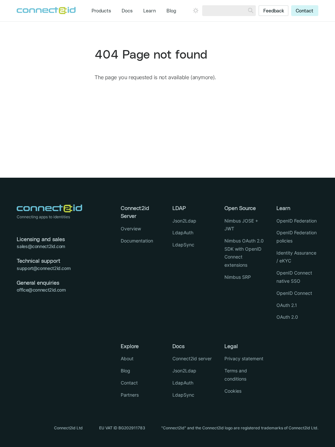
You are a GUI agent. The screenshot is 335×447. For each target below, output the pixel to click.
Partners (130, 395)
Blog (171, 11)
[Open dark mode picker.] (195, 10)
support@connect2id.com (43, 268)
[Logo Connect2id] (46, 10)
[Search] (250, 10)
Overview (131, 228)
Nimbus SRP (237, 277)
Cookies (232, 391)
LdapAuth (182, 232)
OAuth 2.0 (287, 317)
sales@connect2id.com (41, 246)
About (127, 358)
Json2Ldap (184, 221)
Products (101, 11)
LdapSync (183, 244)
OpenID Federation (296, 221)
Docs (127, 11)
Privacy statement (243, 358)
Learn (149, 11)
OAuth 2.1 (286, 305)
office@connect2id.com (41, 290)
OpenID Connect (294, 293)
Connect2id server (192, 358)
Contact (304, 11)
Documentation (137, 240)
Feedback (273, 11)
